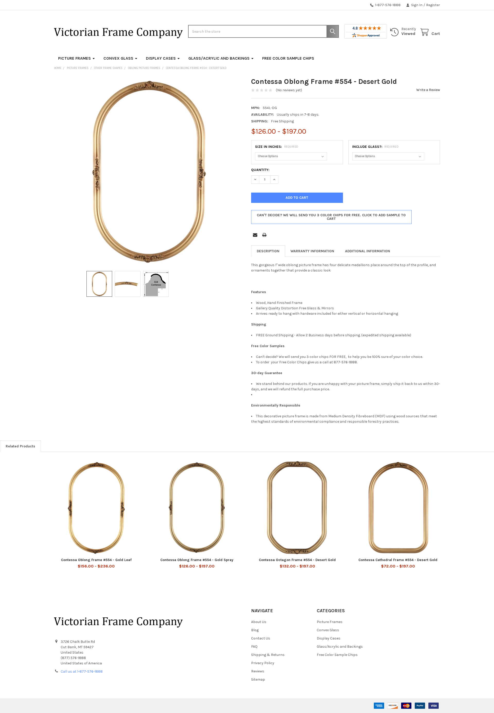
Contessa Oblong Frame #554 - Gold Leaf (96, 560)
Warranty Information (312, 251)
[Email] (255, 235)
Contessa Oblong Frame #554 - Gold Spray (196, 560)
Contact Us (260, 638)
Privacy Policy (262, 663)
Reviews (257, 671)
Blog (255, 630)
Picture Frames (74, 58)
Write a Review (428, 90)
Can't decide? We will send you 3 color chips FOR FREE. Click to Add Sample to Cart (331, 217)
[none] (148, 171)
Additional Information (367, 251)
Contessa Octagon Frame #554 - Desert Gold (297, 560)
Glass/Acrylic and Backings (219, 58)
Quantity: (260, 170)
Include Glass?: (375, 147)
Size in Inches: (276, 147)
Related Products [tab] (20, 446)
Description (268, 251)
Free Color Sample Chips (288, 58)
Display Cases (161, 58)
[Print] (264, 235)
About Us (258, 622)
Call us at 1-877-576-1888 (82, 671)
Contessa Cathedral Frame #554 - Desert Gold (397, 560)
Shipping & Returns (268, 655)
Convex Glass (118, 58)
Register (433, 5)
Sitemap (258, 679)
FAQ (254, 646)
